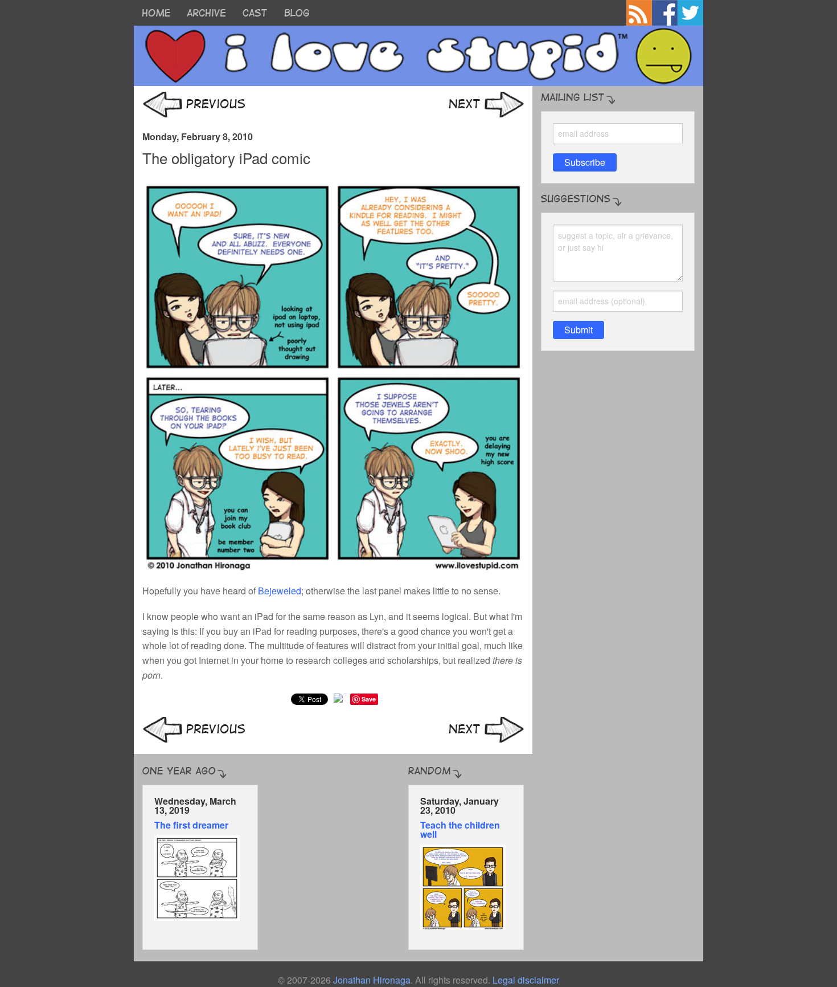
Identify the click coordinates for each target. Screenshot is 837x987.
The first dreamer (191, 824)
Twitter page (690, 13)
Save (369, 699)
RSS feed (639, 13)
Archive (206, 13)
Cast (255, 13)
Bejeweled (279, 590)
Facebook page (665, 13)
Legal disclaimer (526, 979)
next (486, 104)
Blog (297, 13)
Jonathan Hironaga (372, 979)
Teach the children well (460, 829)
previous (193, 104)
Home (156, 13)
